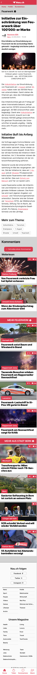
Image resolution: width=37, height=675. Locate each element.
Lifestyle (6, 608)
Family (5, 632)
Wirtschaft (23, 597)
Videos (5, 600)
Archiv (5, 611)
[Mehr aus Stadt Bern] (18, 441)
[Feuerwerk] (18, 11)
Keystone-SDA (12, 35)
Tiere (5, 635)
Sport (5, 593)
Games (5, 604)
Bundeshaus (20, 7)
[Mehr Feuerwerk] (18, 320)
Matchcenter (24, 593)
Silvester (15, 173)
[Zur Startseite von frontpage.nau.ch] (18, 2)
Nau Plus (23, 600)
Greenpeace (23, 209)
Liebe (5, 628)
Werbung (6, 649)
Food (21, 632)
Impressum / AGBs (26, 656)
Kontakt (22, 653)
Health (5, 624)
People (5, 597)
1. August (21, 87)
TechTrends (24, 639)
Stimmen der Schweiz (27, 604)
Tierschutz (9, 201)
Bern (9, 37)
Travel (22, 635)
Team (22, 649)
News (5, 589)
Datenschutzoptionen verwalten (10, 659)
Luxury (22, 628)
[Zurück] (1, 2)
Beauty (5, 643)
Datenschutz (7, 656)
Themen (22, 608)
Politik (10, 7)
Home (4, 7)
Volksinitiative (10, 84)
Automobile (7, 639)
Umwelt (5, 196)
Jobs (5, 653)
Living (22, 624)
